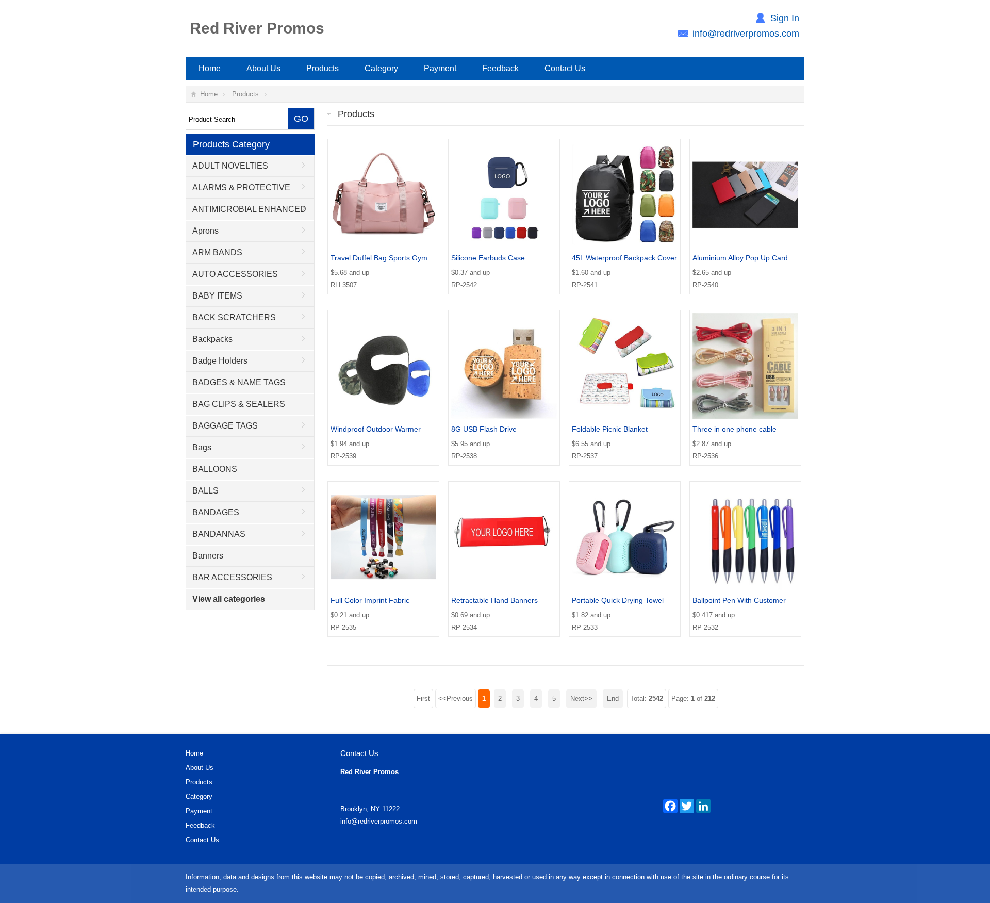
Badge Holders (220, 360)
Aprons (205, 230)
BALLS (205, 490)
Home (210, 68)
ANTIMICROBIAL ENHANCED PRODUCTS (246, 212)
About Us (263, 68)
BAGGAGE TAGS (225, 425)
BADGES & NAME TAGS (239, 382)
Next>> (581, 698)
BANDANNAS (218, 534)
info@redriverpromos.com (745, 33)
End (613, 698)
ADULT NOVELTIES (230, 165)
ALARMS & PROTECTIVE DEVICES (238, 191)
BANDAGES (215, 512)
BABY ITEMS (217, 295)
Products (322, 68)
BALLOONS (214, 469)
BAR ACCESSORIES (232, 577)
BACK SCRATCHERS (234, 317)
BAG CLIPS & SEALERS (238, 404)
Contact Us (564, 68)
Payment (440, 68)
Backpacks (212, 339)
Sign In (784, 18)
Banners (207, 555)
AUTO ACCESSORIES (235, 274)
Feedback (500, 68)
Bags (201, 447)
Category (381, 68)
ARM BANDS (217, 252)
